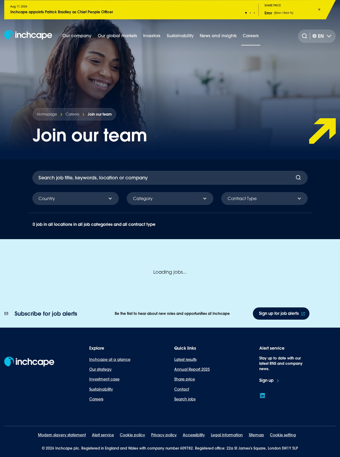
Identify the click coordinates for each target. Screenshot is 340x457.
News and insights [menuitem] (218, 35)
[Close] (319, 9)
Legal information (227, 435)
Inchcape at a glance (109, 359)
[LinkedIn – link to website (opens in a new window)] (262, 395)
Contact (181, 389)
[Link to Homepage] (28, 36)
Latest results (185, 359)
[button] (246, 13)
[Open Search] (305, 36)
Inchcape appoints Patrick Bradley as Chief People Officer (61, 12)
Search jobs (185, 399)
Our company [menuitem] (76, 35)
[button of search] (298, 177)
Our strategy (100, 369)
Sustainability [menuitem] (180, 35)
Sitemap (256, 435)
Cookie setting (283, 435)
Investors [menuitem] (151, 35)
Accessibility (194, 435)
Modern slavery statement (62, 435)
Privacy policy (164, 435)
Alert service (103, 435)
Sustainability (101, 389)
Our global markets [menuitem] (117, 35)
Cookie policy (132, 435)
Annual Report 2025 (192, 369)
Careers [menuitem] (251, 35)
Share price (184, 379)
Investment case (104, 379)
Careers (96, 399)
